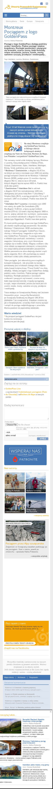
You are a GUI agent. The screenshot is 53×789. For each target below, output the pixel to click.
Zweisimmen (34, 59)
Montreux (25, 59)
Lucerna (19, 59)
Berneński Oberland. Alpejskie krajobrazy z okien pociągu (33, 720)
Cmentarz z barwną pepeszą (24, 687)
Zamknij (51, 712)
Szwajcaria (39, 21)
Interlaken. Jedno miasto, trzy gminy (36, 765)
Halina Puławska (16, 40)
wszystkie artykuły (39, 556)
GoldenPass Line (13, 389)
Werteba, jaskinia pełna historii (29, 707)
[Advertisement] (26, 592)
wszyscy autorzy (42, 516)
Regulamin (33, 677)
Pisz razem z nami (16, 623)
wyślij (43, 438)
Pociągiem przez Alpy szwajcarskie (25, 543)
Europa (30, 21)
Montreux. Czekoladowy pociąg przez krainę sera (34, 742)
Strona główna (11, 21)
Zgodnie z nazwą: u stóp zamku (26, 701)
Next (44, 109)
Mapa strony (9, 677)
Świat (22, 21)
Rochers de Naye (27, 394)
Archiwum (21, 677)
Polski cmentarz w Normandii (23, 694)
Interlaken (11, 59)
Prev (9, 109)
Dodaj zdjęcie (9, 422)
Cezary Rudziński (33, 767)
